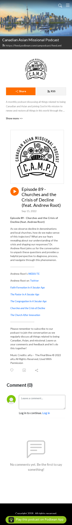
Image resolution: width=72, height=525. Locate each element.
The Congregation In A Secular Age (28, 301)
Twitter (34, 280)
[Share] (37, 370)
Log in (46, 413)
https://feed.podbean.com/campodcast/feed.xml (33, 45)
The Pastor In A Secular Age (24, 294)
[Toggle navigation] (68, 5)
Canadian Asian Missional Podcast (30, 40)
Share (22, 91)
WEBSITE (34, 273)
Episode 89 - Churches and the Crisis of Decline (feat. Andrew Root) (41, 197)
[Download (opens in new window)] (24, 370)
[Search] (60, 5)
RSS (53, 91)
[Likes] (12, 370)
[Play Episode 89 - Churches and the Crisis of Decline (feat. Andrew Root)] (14, 191)
